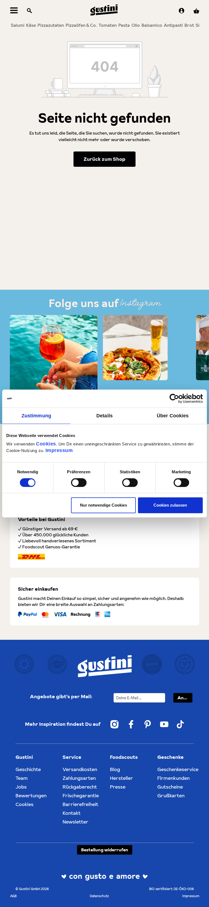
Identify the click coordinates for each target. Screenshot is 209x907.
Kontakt (72, 813)
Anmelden (184, 698)
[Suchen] (29, 11)
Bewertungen (31, 795)
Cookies (46, 444)
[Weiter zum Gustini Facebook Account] (131, 724)
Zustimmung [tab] (36, 415)
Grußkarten (171, 795)
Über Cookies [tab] (173, 415)
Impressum (59, 450)
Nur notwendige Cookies (103, 505)
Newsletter (75, 821)
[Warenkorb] (196, 11)
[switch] (79, 482)
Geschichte (28, 769)
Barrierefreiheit (80, 804)
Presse (117, 786)
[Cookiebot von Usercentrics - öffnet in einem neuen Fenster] (179, 398)
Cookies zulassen (170, 505)
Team (22, 778)
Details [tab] (104, 415)
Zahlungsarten (79, 778)
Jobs (21, 786)
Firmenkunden (173, 778)
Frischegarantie (81, 795)
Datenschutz (99, 896)
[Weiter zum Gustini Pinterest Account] (147, 724)
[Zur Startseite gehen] (104, 10)
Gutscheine (170, 786)
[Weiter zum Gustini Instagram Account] (114, 724)
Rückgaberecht (80, 786)
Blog (115, 769)
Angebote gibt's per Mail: (61, 696)
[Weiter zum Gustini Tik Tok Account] (180, 724)
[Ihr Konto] (181, 11)
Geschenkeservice (177, 769)
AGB (13, 896)
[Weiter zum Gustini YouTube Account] (164, 724)
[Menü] (14, 11)
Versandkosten (80, 769)
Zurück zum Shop (104, 159)
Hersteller (121, 778)
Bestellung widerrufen (104, 850)
